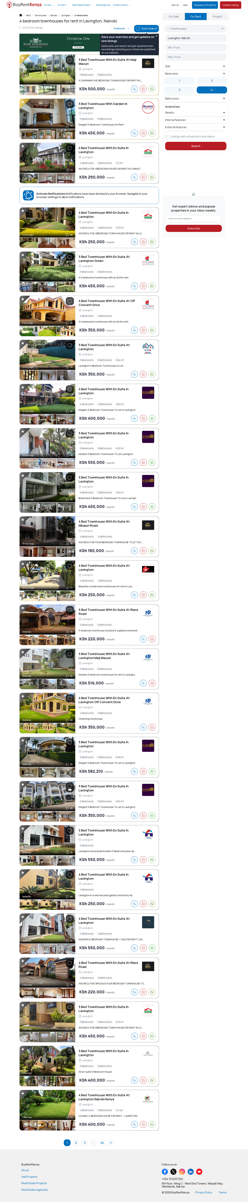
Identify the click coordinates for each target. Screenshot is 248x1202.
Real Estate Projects (81, 5)
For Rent (61, 5)
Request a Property (205, 5)
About (25, 1170)
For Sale (47, 5)
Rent (28, 15)
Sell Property (29, 1176)
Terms (222, 1192)
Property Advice (120, 5)
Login (185, 5)
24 (102, 1143)
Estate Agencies (103, 5)
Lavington (65, 15)
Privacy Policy (204, 1192)
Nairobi (53, 15)
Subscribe (193, 228)
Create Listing (231, 5)
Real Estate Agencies (34, 1189)
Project (217, 16)
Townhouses (40, 15)
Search (195, 146)
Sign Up (175, 5)
